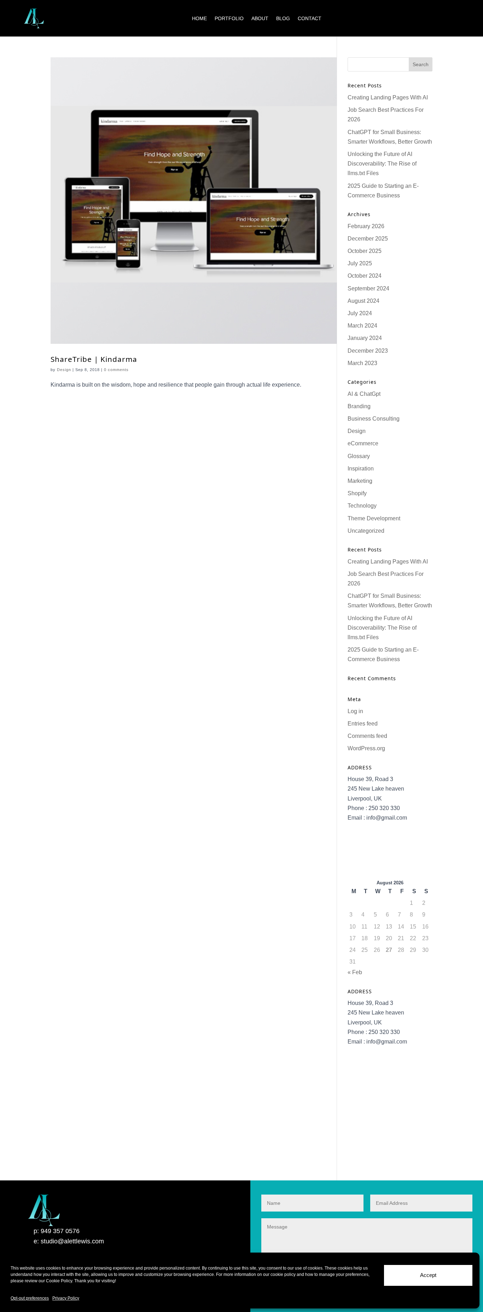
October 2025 (365, 251)
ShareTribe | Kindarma (94, 359)
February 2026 (366, 226)
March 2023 (362, 363)
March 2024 (362, 326)
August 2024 (363, 301)
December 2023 (368, 351)
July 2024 (360, 313)
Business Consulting (374, 419)
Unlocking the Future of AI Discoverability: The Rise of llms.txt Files (382, 163)
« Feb (355, 972)
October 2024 (365, 276)
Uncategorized (366, 531)
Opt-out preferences (30, 1298)
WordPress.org (366, 748)
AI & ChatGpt (364, 394)
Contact (309, 18)
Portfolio (229, 18)
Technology (362, 506)
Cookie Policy (59, 1280)
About (259, 18)
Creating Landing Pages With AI (388, 97)
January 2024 (365, 338)
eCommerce (363, 443)
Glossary (359, 456)
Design (64, 370)
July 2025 (360, 263)
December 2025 (368, 239)
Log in (355, 711)
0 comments (116, 370)
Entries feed (363, 724)
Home (199, 18)
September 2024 (368, 288)
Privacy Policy (65, 1298)
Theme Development (374, 518)
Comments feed (367, 736)
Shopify (357, 493)
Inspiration (361, 469)
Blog (283, 18)
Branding (359, 406)
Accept (428, 1275)
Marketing (360, 481)
